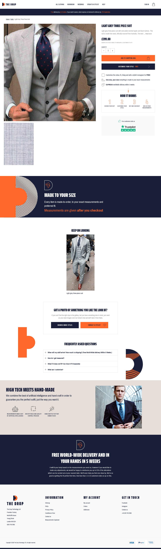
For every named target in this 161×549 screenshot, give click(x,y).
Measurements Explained (52, 520)
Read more (148, 34)
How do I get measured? (56, 358)
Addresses (86, 510)
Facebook (124, 503)
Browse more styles (65, 325)
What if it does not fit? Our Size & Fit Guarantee (64, 364)
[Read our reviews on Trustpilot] (128, 128)
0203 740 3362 (11, 524)
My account (87, 503)
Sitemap (47, 503)
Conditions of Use (50, 513)
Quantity (104, 47)
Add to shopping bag (128, 58)
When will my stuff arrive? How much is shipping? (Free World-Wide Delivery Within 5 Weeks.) (80, 352)
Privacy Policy (49, 510)
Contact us (48, 516)
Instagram (124, 506)
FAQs (46, 506)
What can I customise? (55, 370)
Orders (85, 506)
